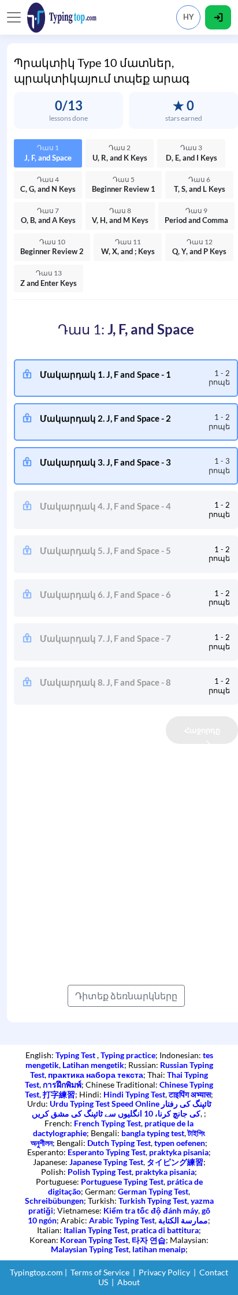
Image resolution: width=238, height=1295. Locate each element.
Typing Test (76, 1055)
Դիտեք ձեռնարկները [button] (126, 995)
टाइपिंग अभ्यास (190, 1094)
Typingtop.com (36, 1272)
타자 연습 (149, 1240)
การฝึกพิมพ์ (62, 1084)
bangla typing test (152, 1133)
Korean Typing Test (94, 1240)
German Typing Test (153, 1191)
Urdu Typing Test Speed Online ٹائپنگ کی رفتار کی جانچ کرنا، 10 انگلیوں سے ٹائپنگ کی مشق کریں (121, 1108)
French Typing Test (107, 1123)
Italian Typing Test (96, 1230)
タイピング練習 (175, 1162)
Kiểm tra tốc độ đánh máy (150, 1210)
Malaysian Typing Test (90, 1249)
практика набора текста (95, 1075)
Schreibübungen (54, 1200)
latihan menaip (158, 1249)
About (128, 1282)
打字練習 (59, 1094)
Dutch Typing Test (119, 1143)
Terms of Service (99, 1272)
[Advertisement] (119, 863)
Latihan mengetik (93, 1065)
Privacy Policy (164, 1272)
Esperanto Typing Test (107, 1152)
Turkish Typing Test (152, 1200)
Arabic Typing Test (122, 1220)
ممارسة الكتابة (183, 1220)
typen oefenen (179, 1143)
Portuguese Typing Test (122, 1181)
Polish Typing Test (100, 1172)
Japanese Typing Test (106, 1162)
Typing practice (128, 1055)
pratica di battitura (165, 1230)
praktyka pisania (179, 1152)
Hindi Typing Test (134, 1094)
